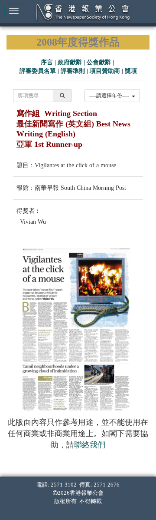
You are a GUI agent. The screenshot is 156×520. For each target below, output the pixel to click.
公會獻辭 (99, 62)
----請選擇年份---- (110, 96)
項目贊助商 (105, 71)
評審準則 (73, 71)
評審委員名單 (38, 71)
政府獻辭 (70, 62)
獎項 (131, 71)
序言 (47, 62)
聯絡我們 (89, 445)
